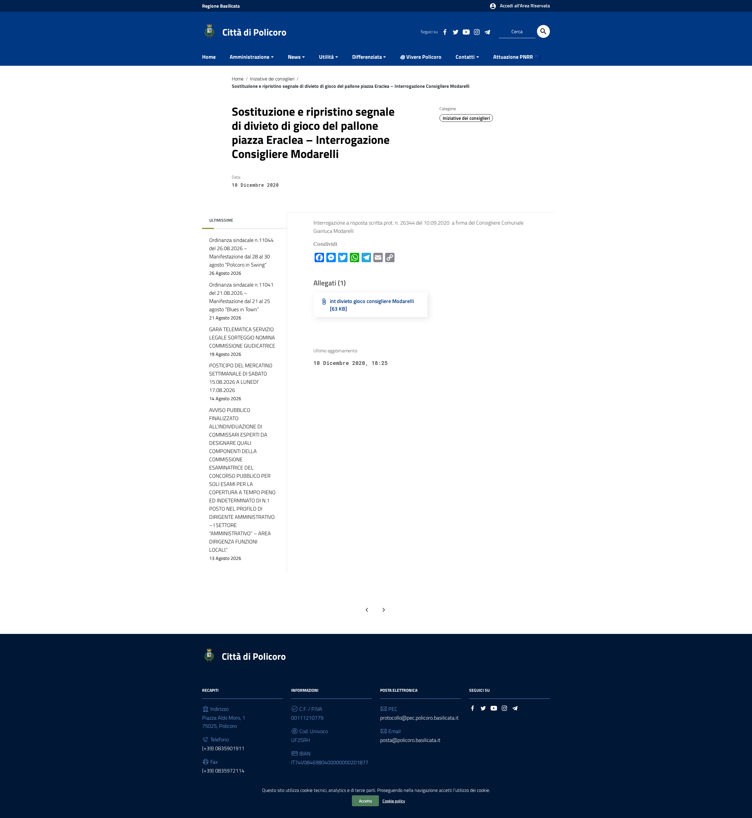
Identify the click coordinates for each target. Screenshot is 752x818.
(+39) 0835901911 (223, 748)
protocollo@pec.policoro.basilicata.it (419, 718)
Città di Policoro (254, 32)
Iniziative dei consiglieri (272, 78)
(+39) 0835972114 (223, 771)
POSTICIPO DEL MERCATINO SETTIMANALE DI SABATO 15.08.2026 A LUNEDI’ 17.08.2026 (240, 381)
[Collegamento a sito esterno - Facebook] (444, 31)
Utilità (326, 57)
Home (209, 57)
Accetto (365, 801)
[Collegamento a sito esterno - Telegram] (487, 31)
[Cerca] (543, 31)
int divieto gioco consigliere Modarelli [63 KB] (372, 305)
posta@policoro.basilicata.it (410, 740)
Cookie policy (393, 801)
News (294, 57)
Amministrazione (249, 57)
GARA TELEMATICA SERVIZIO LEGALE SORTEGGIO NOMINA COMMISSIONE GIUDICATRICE (242, 341)
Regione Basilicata (221, 5)
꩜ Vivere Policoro (421, 57)
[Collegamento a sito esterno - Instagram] (476, 31)
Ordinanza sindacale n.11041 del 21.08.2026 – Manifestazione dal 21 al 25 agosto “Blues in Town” (241, 301)
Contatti (465, 57)
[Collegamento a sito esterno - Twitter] (455, 31)
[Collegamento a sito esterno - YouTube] (465, 31)
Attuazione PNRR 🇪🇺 (516, 57)
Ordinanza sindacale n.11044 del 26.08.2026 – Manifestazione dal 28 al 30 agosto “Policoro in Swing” (241, 256)
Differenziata (367, 57)
